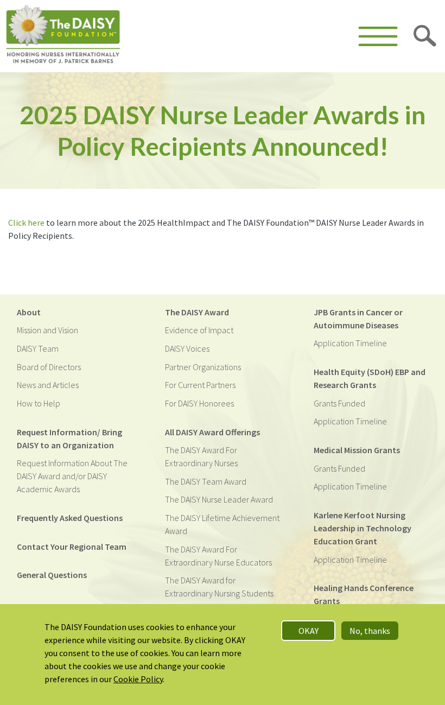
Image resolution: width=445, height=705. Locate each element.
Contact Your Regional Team (71, 546)
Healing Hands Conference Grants (364, 594)
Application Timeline (350, 343)
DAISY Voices (187, 348)
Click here (26, 222)
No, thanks (369, 630)
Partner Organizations (203, 366)
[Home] (63, 36)
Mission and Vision (47, 330)
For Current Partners (200, 384)
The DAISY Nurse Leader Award (219, 499)
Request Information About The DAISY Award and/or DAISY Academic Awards (72, 476)
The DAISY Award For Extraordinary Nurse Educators (218, 556)
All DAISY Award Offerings (212, 432)
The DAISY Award (197, 312)
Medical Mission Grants (357, 449)
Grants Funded (339, 403)
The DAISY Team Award (205, 481)
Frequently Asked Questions (70, 517)
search (425, 36)
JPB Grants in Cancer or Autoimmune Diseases (358, 319)
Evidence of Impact (199, 330)
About (29, 312)
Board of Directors (49, 366)
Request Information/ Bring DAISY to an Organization (69, 438)
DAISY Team (38, 348)
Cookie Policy (138, 679)
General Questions (52, 574)
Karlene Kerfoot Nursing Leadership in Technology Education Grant (362, 528)
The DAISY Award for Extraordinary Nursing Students (219, 587)
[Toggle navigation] (378, 36)
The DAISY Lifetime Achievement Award (222, 524)
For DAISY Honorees (199, 403)
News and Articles (48, 384)
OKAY (308, 630)
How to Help (38, 403)
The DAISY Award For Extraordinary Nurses (201, 456)
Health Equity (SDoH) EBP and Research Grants (369, 378)
